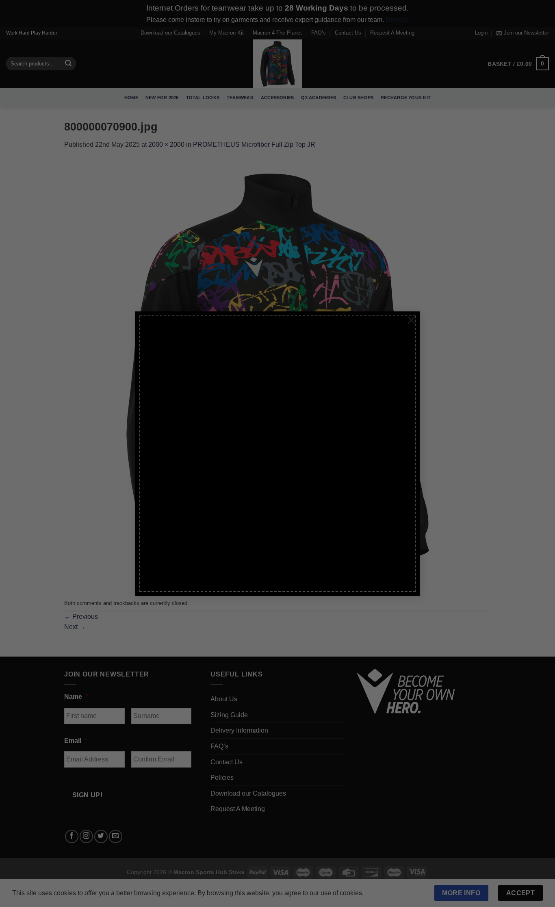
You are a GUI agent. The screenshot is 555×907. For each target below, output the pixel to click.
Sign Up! (187, 537)
